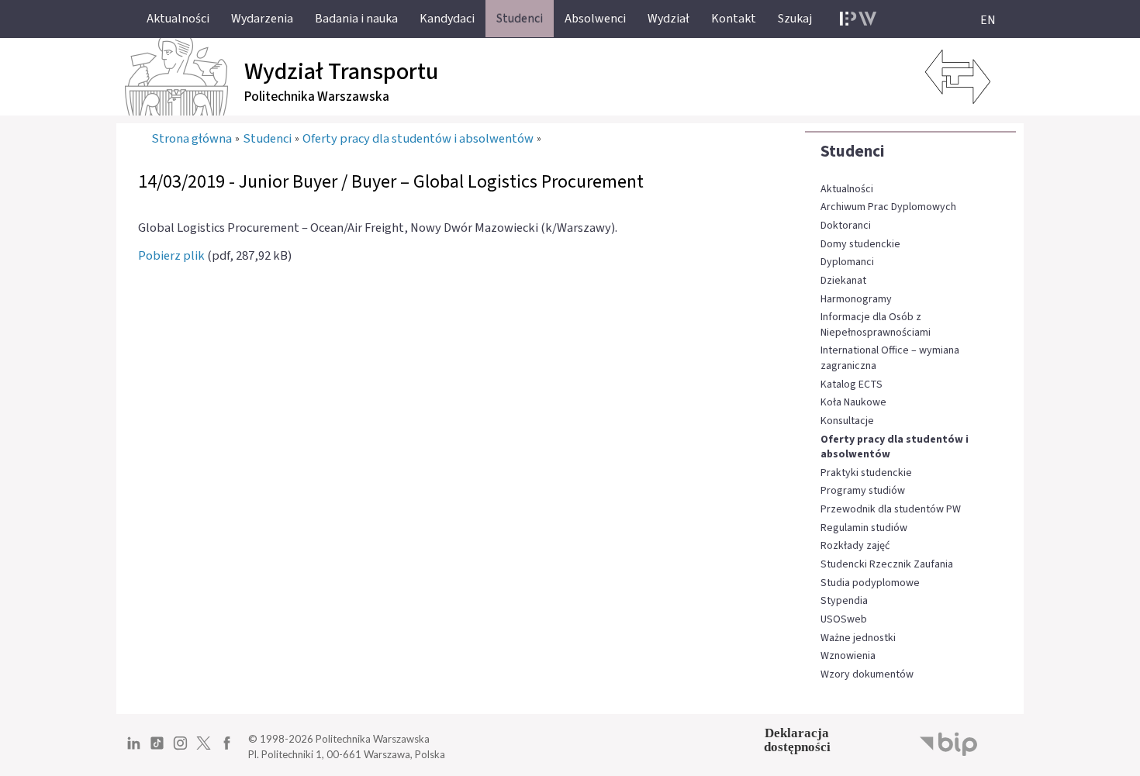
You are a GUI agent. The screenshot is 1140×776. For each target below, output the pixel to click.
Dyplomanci (847, 262)
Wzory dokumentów (867, 674)
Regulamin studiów (863, 528)
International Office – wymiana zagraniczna (889, 358)
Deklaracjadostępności (797, 740)
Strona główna (191, 138)
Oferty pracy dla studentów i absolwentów (894, 448)
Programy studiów (862, 491)
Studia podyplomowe (870, 583)
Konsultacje (847, 421)
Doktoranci (845, 226)
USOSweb (843, 619)
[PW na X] (203, 748)
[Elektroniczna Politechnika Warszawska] (858, 19)
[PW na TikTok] (157, 748)
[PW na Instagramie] (180, 748)
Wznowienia (848, 656)
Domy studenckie (860, 244)
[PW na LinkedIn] (133, 748)
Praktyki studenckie (866, 473)
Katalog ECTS (851, 385)
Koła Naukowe (853, 402)
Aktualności (846, 189)
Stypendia (844, 601)
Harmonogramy (856, 299)
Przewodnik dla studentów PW (890, 509)
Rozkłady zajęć (855, 546)
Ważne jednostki (858, 638)
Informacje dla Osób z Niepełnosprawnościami (875, 325)
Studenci (852, 151)
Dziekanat (843, 281)
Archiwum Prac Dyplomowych (888, 207)
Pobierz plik (171, 256)
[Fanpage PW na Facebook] (227, 748)
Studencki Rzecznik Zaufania (886, 564)
